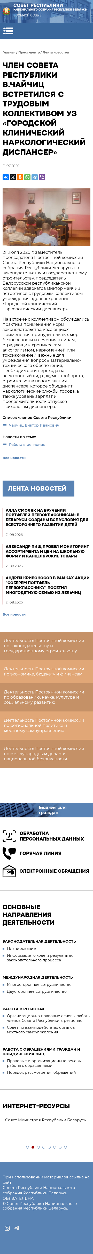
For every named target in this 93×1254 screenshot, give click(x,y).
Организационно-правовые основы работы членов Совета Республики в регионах (48, 1018)
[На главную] (6, 11)
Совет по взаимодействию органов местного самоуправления (41, 1029)
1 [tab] (27, 1147)
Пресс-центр (29, 52)
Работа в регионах (27, 444)
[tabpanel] (46, 1120)
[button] (8, 31)
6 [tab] (54, 1147)
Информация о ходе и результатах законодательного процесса (40, 957)
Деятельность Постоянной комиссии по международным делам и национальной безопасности (44, 753)
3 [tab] (38, 1147)
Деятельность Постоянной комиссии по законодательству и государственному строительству (44, 645)
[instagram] (7, 1228)
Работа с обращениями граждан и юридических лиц (41, 1051)
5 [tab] (49, 1147)
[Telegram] (35, 177)
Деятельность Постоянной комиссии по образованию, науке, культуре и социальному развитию (44, 697)
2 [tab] (33, 1147)
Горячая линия (40, 853)
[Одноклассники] (20, 177)
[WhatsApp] (27, 177)
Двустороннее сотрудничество (37, 991)
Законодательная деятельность (39, 941)
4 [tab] (44, 1147)
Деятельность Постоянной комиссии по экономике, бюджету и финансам (44, 671)
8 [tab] (65, 1147)
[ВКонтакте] (6, 177)
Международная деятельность (38, 977)
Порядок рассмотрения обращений (41, 1072)
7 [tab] (60, 1147)
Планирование (21, 948)
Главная (9, 52)
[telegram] (16, 1228)
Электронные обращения (54, 871)
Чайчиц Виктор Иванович (34, 425)
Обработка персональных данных (52, 836)
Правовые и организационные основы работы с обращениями (44, 1063)
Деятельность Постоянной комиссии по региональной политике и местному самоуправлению (44, 725)
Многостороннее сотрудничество (39, 984)
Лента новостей (56, 52)
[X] (13, 177)
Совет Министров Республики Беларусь (45, 1119)
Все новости (14, 458)
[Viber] (42, 177)
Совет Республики (50, 7)
